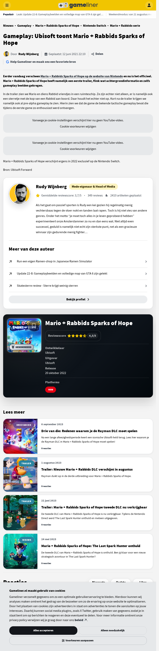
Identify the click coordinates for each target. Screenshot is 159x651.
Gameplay (24, 26)
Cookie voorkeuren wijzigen (78, 126)
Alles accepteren (43, 630)
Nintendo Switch (94, 26)
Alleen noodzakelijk (113, 630)
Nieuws (8, 26)
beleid (79, 620)
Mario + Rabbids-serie (125, 26)
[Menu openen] (7, 5)
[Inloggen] (149, 5)
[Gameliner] (78, 5)
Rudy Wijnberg (28, 54)
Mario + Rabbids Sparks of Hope (57, 26)
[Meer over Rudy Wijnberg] (19, 194)
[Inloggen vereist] (34, 326)
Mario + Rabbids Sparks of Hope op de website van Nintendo (82, 76)
